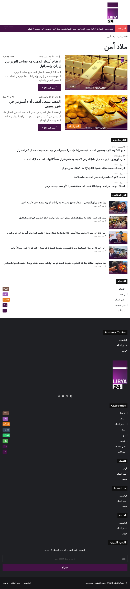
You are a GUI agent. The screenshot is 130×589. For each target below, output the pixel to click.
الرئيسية (121, 36)
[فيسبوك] (71, 396)
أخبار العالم (120, 299)
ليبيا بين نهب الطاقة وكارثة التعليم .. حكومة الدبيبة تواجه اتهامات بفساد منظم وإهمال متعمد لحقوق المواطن (55, 263)
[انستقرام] (59, 396)
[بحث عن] (125, 14)
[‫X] (67, 396)
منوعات (121, 310)
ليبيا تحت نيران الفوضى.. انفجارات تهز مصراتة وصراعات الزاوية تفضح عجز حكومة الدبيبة (63, 202)
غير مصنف (120, 305)
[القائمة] (4, 14)
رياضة (122, 294)
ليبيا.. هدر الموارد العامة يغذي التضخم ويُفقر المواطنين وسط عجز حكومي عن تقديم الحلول (70, 28)
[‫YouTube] (63, 396)
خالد (56, 56)
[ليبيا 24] (112, 12)
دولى (123, 435)
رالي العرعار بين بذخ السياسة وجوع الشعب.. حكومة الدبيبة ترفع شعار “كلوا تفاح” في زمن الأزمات (58, 247)
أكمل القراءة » (49, 87)
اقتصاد (122, 288)
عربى (124, 350)
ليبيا (123, 429)
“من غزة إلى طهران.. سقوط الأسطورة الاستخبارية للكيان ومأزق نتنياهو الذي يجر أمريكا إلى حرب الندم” (56, 232)
